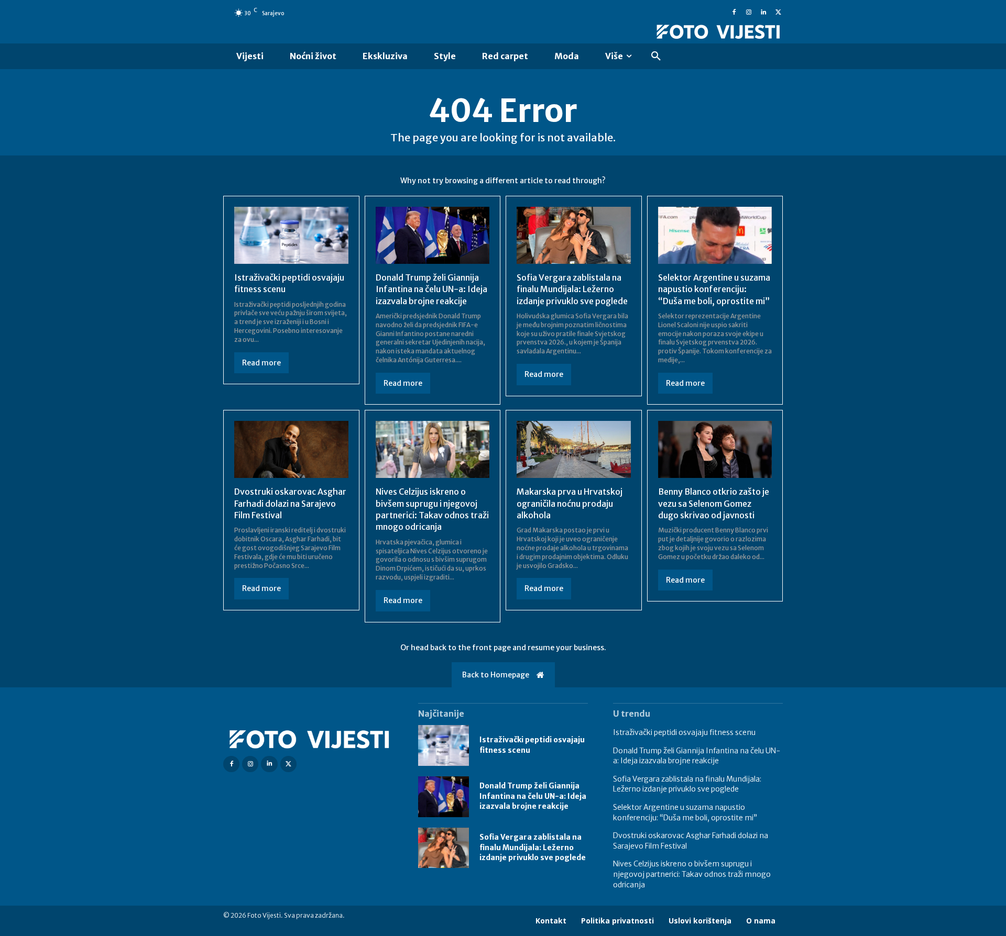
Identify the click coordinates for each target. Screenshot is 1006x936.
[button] (656, 56)
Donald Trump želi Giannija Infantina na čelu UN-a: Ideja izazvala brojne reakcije (431, 289)
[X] (778, 12)
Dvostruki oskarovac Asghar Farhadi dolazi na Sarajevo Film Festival (290, 503)
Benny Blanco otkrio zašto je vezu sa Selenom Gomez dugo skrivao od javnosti (713, 503)
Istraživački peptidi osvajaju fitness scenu (684, 732)
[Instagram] (748, 12)
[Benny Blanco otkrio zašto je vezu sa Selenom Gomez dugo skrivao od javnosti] (715, 449)
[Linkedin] (763, 12)
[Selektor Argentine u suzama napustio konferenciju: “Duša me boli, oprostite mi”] (715, 235)
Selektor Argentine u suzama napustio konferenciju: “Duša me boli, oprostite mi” (714, 289)
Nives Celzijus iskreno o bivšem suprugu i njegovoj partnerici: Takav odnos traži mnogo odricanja (692, 874)
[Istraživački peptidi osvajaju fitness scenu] (291, 235)
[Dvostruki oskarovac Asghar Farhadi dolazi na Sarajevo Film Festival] (291, 449)
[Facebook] (734, 12)
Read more (261, 362)
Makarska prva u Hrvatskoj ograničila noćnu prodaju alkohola (569, 503)
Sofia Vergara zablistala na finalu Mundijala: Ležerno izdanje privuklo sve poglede (572, 289)
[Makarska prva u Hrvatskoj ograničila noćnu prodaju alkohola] (574, 449)
